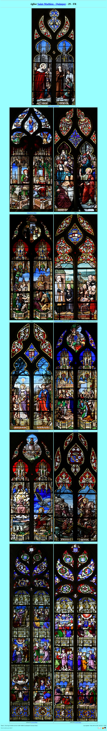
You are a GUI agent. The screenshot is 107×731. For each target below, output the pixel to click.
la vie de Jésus (34, 722)
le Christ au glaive (37, 542)
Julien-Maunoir (73, 321)
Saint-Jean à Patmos (27, 542)
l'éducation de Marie (31, 213)
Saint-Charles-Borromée (53, 106)
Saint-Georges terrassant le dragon (75, 542)
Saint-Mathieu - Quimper (51, 4)
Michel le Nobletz (58, 321)
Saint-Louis (75, 430)
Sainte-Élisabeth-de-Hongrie (31, 430)
